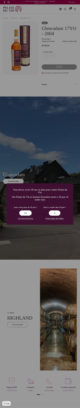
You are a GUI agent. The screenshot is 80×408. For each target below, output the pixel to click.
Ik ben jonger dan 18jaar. (55, 218)
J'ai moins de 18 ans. (25, 218)
